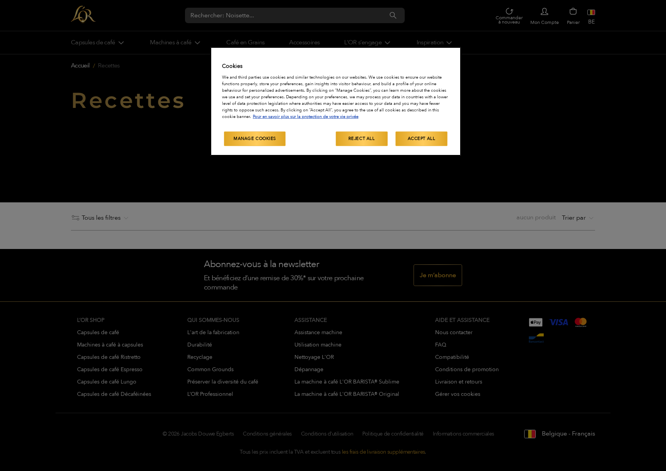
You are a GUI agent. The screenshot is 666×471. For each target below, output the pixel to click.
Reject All (361, 138)
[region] (335, 101)
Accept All (422, 138)
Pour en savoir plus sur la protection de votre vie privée (305, 116)
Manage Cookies (255, 138)
